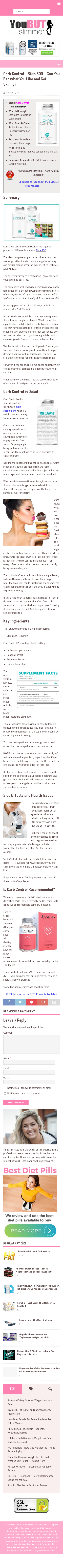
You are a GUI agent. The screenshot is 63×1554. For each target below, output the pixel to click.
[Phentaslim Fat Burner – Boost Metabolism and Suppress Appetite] (8, 1272)
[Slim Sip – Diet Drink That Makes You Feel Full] (9, 1306)
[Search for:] (31, 11)
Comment (8, 1032)
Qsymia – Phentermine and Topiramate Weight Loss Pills (34, 1336)
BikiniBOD (41, 250)
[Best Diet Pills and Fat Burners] (9, 1255)
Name (6, 1058)
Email (6, 1068)
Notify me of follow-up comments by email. (29, 1088)
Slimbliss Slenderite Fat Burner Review (27, 1485)
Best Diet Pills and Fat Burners (34, 1251)
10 (22, 1255)
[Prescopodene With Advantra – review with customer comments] (10, 1372)
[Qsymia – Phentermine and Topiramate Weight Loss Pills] (10, 1337)
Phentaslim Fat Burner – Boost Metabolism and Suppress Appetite (34, 1270)
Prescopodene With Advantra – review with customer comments (39, 1370)
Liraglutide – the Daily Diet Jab (35, 1319)
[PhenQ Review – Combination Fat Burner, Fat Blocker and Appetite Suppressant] (8, 1289)
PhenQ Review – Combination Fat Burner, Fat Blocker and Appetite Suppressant (38, 1287)
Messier (9, 92)
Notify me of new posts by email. (24, 1093)
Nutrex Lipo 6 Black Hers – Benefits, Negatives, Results (36, 1353)
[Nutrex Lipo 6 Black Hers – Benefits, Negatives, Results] (9, 1355)
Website (7, 1078)
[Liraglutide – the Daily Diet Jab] (10, 1322)
